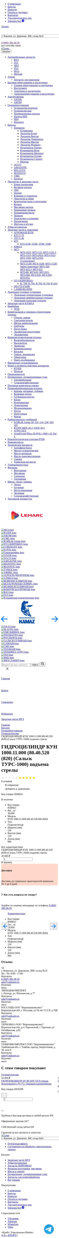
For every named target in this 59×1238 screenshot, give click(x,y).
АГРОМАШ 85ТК (24, 232)
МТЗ (16, 249)
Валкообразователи (24, 340)
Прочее (18, 193)
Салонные (19, 476)
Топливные (20, 479)
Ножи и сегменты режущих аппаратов (28, 365)
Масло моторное (23, 453)
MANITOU (20, 173)
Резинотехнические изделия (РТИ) (26, 439)
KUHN (17, 368)
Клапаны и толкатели (25, 195)
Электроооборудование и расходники (34, 93)
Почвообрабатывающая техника (25, 388)
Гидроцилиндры (22, 110)
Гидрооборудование (18, 105)
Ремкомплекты (15, 442)
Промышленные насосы (27, 113)
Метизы (18, 74)
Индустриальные (23, 490)
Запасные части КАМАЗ (21, 303)
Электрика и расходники (27, 91)
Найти (35, 665)
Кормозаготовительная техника (24, 337)
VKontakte (13, 1218)
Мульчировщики (23, 408)
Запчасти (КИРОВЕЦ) (20, 1165)
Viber (10, 1227)
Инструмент (20, 88)
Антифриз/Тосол (23, 447)
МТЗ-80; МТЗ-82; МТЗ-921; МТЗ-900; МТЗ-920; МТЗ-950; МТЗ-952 (36, 275)
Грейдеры (19, 326)
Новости (12, 9)
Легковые (19, 493)
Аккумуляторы (16, 96)
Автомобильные (22, 379)
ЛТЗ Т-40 (19, 238)
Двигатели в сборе (24, 198)
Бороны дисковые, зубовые (28, 391)
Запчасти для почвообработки (24, 1177)
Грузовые (19, 487)
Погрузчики (20, 329)
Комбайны (13, 306)
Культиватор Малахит (32, 153)
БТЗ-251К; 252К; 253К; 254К (35, 244)
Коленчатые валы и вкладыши (30, 201)
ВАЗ (16, 60)
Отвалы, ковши (22, 317)
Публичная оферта (18, 1143)
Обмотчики (20, 357)
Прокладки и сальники (26, 218)
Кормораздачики (23, 348)
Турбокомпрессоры (18, 464)
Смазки (18, 459)
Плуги (17, 411)
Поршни (18, 215)
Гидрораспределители (25, 108)
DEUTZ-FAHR (22, 286)
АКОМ (18, 102)
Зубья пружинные (17, 227)
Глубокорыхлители (24, 396)
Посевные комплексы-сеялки (23, 385)
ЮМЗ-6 (18, 246)
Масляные (19, 473)
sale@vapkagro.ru (10, 982)
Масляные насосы (23, 207)
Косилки (18, 351)
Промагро (19, 127)
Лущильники (21, 405)
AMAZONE (20, 167)
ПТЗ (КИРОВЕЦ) (23, 280)
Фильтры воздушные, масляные (25, 1168)
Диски (17, 484)
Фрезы (17, 416)
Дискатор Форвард (30, 144)
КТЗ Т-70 (19, 235)
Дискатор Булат (28, 133)
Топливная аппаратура (20, 498)
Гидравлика (26, 130)
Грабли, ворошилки (24, 354)
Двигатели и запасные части (23, 181)
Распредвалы (21, 221)
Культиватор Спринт (31, 159)
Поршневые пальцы (24, 210)
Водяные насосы (23, 187)
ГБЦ (16, 190)
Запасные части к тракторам (23, 229)
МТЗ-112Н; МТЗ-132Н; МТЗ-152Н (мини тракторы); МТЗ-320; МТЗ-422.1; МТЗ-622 (38, 266)
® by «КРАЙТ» (9, 1235)
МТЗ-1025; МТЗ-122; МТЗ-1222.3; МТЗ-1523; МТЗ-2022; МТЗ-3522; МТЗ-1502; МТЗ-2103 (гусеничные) (38, 256)
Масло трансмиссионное (27, 456)
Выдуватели (20, 343)
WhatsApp (13, 1224)
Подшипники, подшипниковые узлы (27, 377)
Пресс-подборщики (24, 360)
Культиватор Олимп (31, 156)
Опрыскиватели (16, 374)
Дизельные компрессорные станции (33, 297)
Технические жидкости (20, 445)
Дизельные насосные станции (30, 300)
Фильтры (12, 467)
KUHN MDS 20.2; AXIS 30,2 (29, 428)
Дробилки (19, 346)
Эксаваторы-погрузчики (27, 331)
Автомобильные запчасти (21, 57)
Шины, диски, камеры (20, 481)
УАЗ (16, 68)
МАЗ (16, 71)
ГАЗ (16, 62)
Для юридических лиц (20, 18)
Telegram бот (15, 21)
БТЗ (16, 241)
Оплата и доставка (18, 12)
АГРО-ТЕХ (20, 430)
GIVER (18, 99)
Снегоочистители (23, 320)
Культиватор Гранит (31, 147)
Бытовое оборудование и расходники (28, 82)
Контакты (13, 15)
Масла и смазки (16, 1171)
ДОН (16, 309)
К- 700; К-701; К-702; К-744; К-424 (38, 283)
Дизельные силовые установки (24, 292)
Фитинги (19, 122)
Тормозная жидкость (25, 462)
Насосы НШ (20, 116)
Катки (17, 399)
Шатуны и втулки (23, 224)
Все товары (14, 1180)
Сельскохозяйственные (26, 382)
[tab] (16, 913)
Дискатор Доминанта (31, 139)
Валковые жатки (23, 394)
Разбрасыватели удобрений (22, 419)
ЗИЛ (16, 65)
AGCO (17, 164)
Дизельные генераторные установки (33, 295)
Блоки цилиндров (23, 184)
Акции (5, 26)
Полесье (18, 178)
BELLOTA (19, 170)
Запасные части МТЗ (12, 719)
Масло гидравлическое (26, 450)
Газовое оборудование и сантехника (33, 85)
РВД (16, 119)
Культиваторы (21, 402)
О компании (14, 4)
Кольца (18, 204)
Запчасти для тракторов (26, 79)
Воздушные (20, 470)
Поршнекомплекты (24, 212)
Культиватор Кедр (29, 150)
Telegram (12, 1221)
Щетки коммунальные (26, 323)
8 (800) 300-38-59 (10, 42)
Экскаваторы (21, 334)
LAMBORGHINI (23, 289)
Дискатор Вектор (29, 136)
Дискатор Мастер (29, 142)
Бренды (12, 6)
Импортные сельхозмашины (23, 362)
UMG (17, 176)
